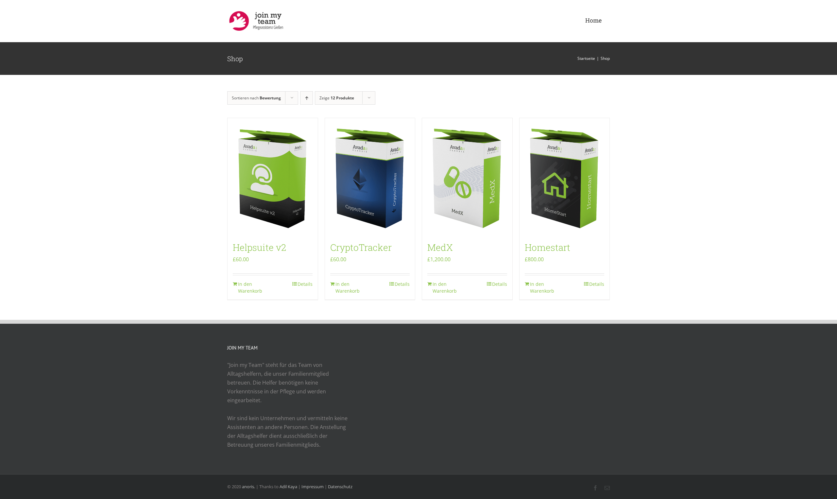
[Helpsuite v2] (273, 176)
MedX (440, 247)
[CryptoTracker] (370, 176)
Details (305, 284)
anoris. (248, 487)
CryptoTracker (361, 247)
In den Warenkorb (250, 287)
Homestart (547, 247)
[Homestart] (565, 176)
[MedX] (467, 176)
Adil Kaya (288, 487)
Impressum (312, 487)
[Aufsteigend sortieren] (306, 98)
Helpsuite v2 (259, 247)
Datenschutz (340, 487)
